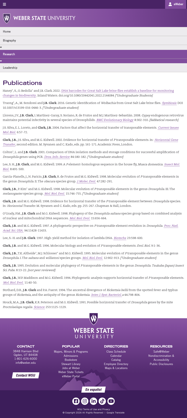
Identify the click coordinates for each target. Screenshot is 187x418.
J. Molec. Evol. (86, 181)
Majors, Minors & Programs (71, 351)
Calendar (116, 356)
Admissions (71, 356)
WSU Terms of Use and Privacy (93, 409)
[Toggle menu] (4, 4)
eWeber (178, 4)
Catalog (116, 360)
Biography (9, 40)
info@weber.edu (26, 362)
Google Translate (116, 412)
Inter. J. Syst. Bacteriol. (106, 295)
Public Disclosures (161, 364)
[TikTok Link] (102, 401)
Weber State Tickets (70, 372)
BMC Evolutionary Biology (114, 120)
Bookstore (71, 360)
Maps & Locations (116, 368)
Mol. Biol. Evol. (54, 193)
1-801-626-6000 (25, 358)
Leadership (10, 67)
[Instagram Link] (84, 401)
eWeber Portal (71, 376)
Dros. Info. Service (57, 157)
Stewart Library (70, 364)
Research (9, 54)
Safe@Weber (161, 351)
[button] (1, 47)
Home (7, 31)
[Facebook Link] (76, 401)
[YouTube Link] (111, 401)
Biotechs (120, 238)
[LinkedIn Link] (93, 401)
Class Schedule (116, 351)
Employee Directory (116, 364)
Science (39, 307)
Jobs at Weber (71, 368)
